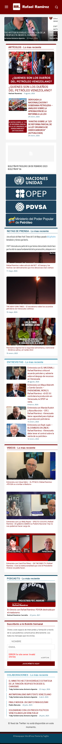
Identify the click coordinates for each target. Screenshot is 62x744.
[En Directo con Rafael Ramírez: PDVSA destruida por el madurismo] (31, 595)
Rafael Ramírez (12, 38)
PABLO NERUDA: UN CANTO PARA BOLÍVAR (28, 702)
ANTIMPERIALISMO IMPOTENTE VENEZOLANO (30, 694)
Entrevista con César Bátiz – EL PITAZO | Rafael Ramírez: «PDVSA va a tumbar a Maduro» (29, 483)
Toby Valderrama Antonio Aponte (23, 689)
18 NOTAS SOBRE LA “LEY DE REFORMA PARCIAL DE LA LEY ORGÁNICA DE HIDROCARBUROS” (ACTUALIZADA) (40, 127)
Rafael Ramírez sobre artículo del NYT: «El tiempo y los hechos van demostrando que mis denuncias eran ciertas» (31, 32)
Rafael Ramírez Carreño (17, 615)
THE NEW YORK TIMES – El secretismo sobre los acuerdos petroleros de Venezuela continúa (29, 308)
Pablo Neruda (14, 705)
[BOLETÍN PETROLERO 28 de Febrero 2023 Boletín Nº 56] (31, 153)
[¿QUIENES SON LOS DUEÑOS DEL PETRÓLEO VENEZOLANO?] (31, 68)
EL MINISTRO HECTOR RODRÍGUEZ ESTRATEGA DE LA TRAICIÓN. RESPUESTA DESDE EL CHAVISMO (30, 684)
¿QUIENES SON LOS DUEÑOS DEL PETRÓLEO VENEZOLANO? (30, 88)
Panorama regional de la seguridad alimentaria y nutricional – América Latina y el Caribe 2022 (30, 349)
